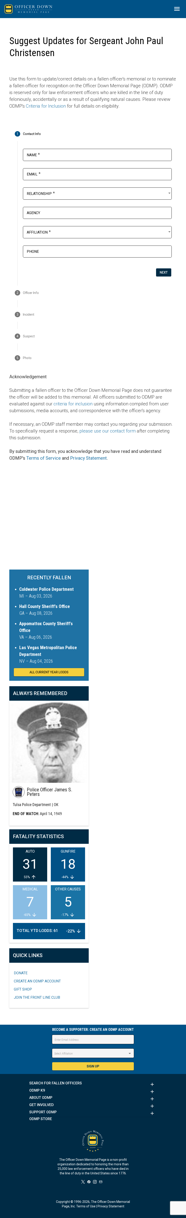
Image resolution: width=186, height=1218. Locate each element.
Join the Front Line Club (37, 997)
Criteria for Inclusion (46, 106)
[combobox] (99, 193)
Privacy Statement (88, 458)
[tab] (93, 134)
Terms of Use (85, 1206)
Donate (20, 973)
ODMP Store (40, 1119)
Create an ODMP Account (37, 981)
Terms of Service (43, 458)
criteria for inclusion (73, 404)
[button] (93, 1084)
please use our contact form (107, 431)
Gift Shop (23, 989)
